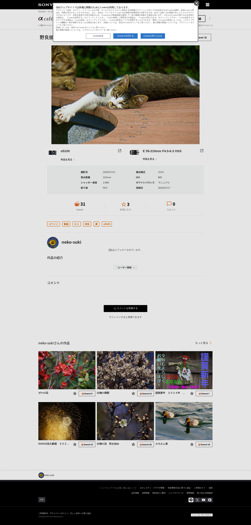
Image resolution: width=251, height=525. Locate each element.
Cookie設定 (98, 36)
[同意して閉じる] (196, 3)
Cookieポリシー (85, 27)
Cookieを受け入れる (153, 36)
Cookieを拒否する (125, 36)
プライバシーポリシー (93, 30)
